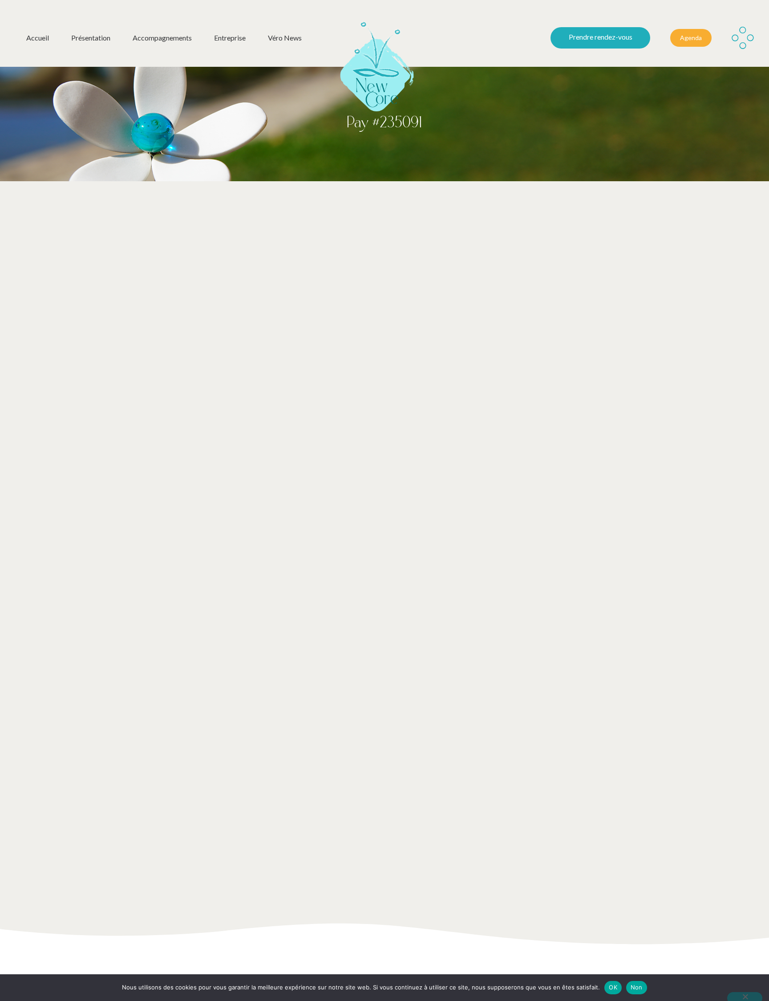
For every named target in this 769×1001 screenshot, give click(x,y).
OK (613, 987)
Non (637, 987)
